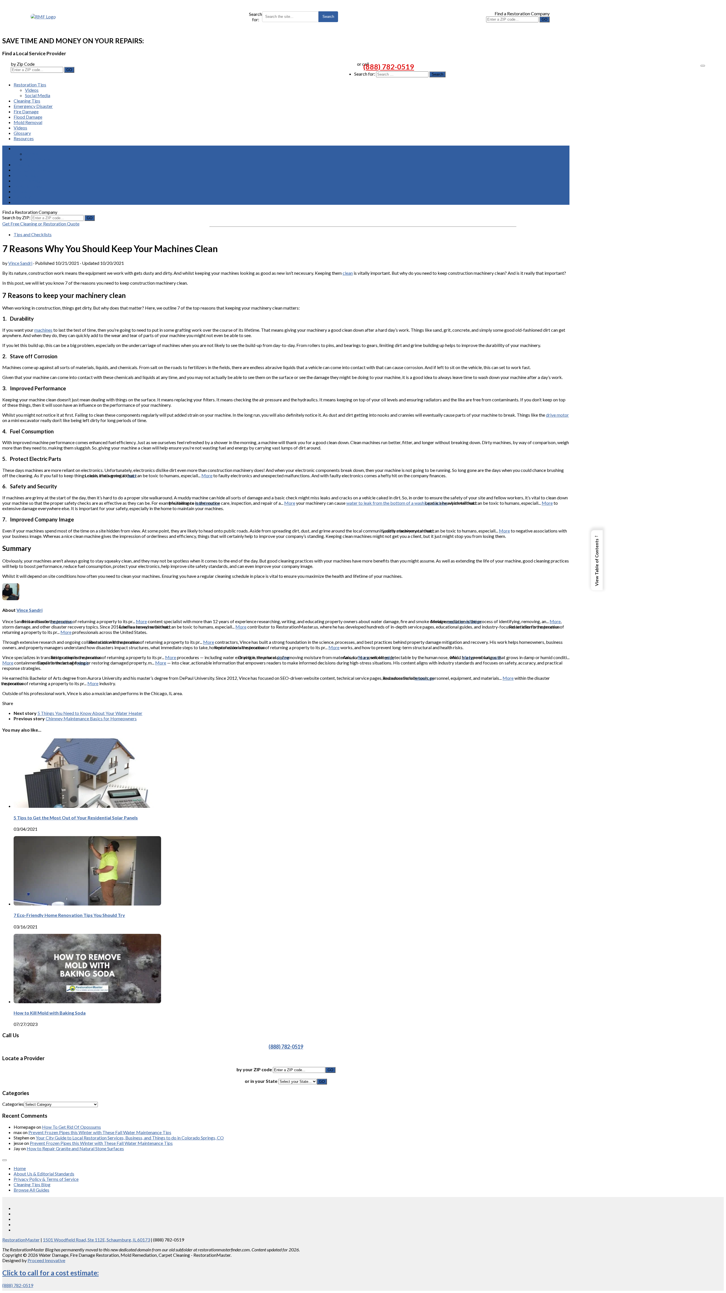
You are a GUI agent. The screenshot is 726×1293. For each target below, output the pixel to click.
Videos (32, 90)
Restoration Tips (30, 84)
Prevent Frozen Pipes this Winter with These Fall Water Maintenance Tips (99, 1132)
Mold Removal (28, 122)
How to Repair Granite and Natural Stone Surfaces (75, 1148)
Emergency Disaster (33, 106)
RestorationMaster (21, 1239)
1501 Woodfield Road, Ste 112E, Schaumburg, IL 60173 (96, 1239)
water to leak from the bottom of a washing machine (396, 503)
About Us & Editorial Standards (44, 1173)
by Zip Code (23, 64)
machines (43, 330)
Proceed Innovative (46, 1260)
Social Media (37, 95)
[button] (597, 560)
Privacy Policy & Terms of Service (46, 1179)
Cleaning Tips (27, 100)
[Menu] (702, 66)
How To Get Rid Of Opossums (71, 1127)
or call (363, 64)
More (206, 475)
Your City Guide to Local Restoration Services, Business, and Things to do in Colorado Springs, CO (130, 1137)
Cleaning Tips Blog (32, 1184)
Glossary (22, 133)
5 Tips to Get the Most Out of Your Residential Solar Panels (76, 817)
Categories (13, 1104)
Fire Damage (26, 111)
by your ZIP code (255, 1069)
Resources (24, 138)
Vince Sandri (20, 263)
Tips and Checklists (33, 234)
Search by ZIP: (16, 217)
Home (20, 1168)
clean (348, 273)
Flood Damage (28, 117)
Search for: (255, 16)
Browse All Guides (31, 1189)
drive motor (557, 414)
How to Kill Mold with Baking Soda (50, 1012)
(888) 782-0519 (388, 66)
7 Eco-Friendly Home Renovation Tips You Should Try (69, 915)
